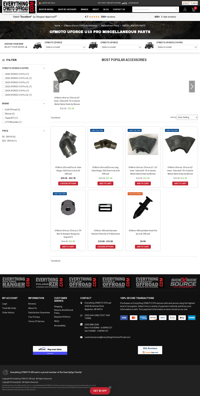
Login (4, 304)
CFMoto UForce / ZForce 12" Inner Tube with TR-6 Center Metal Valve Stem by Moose (67, 101)
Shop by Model (46, 9)
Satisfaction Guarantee (39, 312)
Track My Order (9, 308)
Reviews (32, 304)
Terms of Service (36, 321)
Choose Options (68, 183)
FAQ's (56, 321)
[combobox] (65, 47)
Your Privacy (34, 317)
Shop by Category (67, 9)
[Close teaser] (109, 387)
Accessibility (60, 325)
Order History (8, 312)
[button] (100, 391)
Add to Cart (105, 183)
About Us (32, 308)
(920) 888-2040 (92, 324)
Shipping (58, 306)
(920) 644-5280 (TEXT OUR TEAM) (97, 316)
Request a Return (62, 317)
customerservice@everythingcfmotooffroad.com (107, 337)
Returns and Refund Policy (63, 311)
